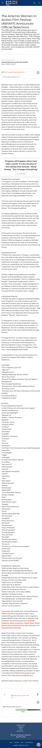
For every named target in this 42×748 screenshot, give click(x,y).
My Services (20, 731)
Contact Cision (21, 725)
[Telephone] (34, 3)
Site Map (16, 742)
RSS (22, 742)
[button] (21, 72)
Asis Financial (30, 625)
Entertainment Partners (11, 628)
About (21, 729)
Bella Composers (16, 623)
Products (20, 727)
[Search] (39, 3)
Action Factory (18, 625)
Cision (23, 745)
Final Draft (5, 611)
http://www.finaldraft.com (22, 675)
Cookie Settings (29, 742)
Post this (22, 174)
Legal (10, 742)
